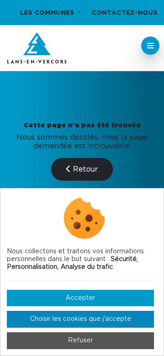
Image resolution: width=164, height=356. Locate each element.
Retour (84, 169)
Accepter (80, 298)
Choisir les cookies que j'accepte (80, 319)
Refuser (80, 340)
